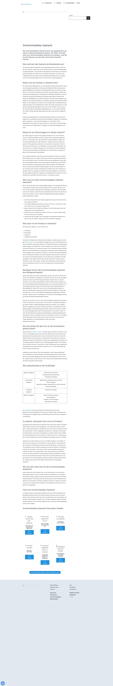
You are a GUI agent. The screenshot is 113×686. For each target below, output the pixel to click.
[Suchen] (88, 18)
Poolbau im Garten (37, 331)
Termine (52, 589)
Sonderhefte (73, 589)
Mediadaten (73, 594)
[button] (84, 3)
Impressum (53, 592)
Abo (71, 585)
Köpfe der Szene (54, 587)
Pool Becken (31, 242)
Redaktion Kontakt (74, 592)
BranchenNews (54, 585)
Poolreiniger (28, 410)
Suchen (71, 15)
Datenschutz (53, 594)
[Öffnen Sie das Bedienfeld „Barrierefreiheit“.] (3, 683)
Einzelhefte (72, 587)
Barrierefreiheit (54, 599)
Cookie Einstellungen (55, 597)
